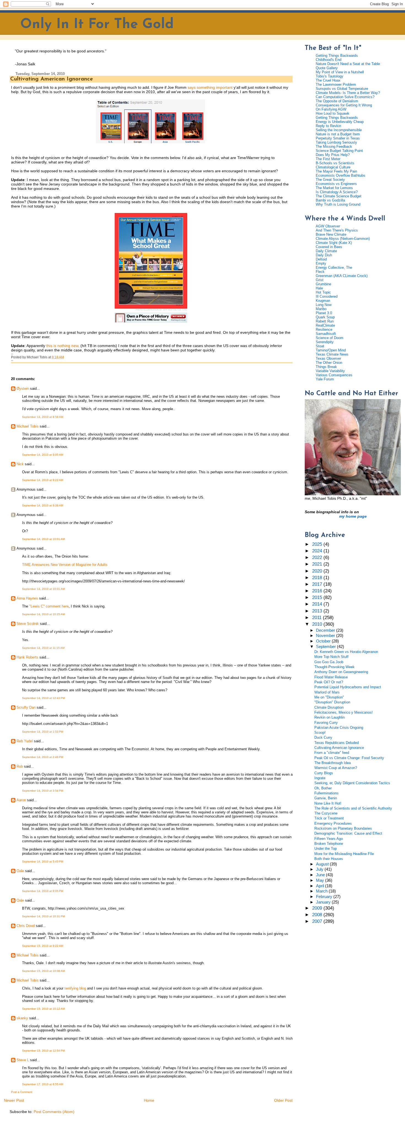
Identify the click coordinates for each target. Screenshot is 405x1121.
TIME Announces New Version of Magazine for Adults (64, 565)
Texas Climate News (332, 354)
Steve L (23, 1060)
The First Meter (328, 159)
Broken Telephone (328, 844)
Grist (319, 280)
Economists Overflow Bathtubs (340, 175)
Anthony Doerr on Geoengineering (341, 672)
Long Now (323, 305)
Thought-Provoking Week (334, 667)
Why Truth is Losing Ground (338, 204)
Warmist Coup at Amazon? (335, 768)
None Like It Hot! (327, 803)
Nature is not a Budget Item (338, 134)
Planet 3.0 (324, 313)
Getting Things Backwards (337, 55)
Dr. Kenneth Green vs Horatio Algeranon (346, 652)
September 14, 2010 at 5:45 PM (42, 861)
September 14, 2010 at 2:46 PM (42, 757)
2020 (317, 571)
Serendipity (325, 342)
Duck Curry (323, 737)
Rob (20, 766)
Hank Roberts (27, 657)
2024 (317, 550)
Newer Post (14, 1100)
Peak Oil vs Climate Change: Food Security (349, 758)
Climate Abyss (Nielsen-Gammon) (343, 238)
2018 (317, 577)
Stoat (320, 346)
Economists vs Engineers (336, 184)
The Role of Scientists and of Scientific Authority (353, 808)
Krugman (323, 301)
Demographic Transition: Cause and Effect (348, 833)
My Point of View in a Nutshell (340, 72)
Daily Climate (326, 251)
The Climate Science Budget (338, 196)
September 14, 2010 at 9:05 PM (42, 891)
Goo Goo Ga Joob (328, 662)
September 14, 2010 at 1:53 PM (42, 731)
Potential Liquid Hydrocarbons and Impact (347, 687)
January (324, 902)
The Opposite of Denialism (337, 101)
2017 (317, 584)
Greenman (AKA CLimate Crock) (342, 276)
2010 (317, 624)
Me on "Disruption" (329, 697)
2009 (317, 908)
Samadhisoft (326, 334)
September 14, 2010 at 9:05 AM (42, 454)
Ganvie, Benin (325, 798)
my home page (353, 516)
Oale (20, 871)
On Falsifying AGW (331, 109)
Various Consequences (334, 375)
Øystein (23, 388)
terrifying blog (75, 988)
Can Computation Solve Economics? (345, 97)
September (326, 646)
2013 (317, 611)
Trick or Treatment (329, 818)
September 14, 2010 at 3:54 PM (42, 790)
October (324, 641)
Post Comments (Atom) (54, 1111)
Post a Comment (21, 1091)
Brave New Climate (331, 234)
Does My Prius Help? (333, 155)
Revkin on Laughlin (329, 717)
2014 (317, 604)
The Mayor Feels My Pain (336, 171)
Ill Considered (326, 296)
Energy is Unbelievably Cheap (340, 122)
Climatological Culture (333, 167)
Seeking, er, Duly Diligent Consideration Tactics (352, 783)
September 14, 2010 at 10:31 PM (43, 916)
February (324, 896)
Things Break (326, 367)
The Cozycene (325, 813)
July (320, 869)
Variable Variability (330, 371)
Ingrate (319, 778)
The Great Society (330, 180)
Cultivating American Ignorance (51, 79)
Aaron (21, 800)
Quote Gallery (327, 68)
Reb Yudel (25, 741)
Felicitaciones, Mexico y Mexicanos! (343, 712)
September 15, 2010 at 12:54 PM (43, 1050)
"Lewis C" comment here (49, 606)
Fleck (320, 272)
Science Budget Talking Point (339, 151)
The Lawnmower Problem (336, 84)
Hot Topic (323, 292)
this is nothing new (62, 345)
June (321, 875)
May (320, 880)
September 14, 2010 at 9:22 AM (42, 480)
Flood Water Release (331, 677)
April (320, 886)
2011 (317, 617)
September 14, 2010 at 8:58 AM (42, 416)
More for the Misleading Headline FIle (344, 854)
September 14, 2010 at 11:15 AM (43, 647)
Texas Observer (328, 358)
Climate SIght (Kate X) (334, 243)
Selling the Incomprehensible (339, 130)
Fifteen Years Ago (328, 839)
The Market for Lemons (334, 188)
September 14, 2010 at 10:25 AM (43, 614)
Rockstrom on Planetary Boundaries (343, 828)
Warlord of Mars (327, 692)
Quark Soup (325, 317)
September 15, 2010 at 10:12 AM (43, 1008)
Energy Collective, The (334, 267)
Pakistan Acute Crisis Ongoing (338, 727)
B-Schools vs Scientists (335, 163)
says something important (210, 87)
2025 (317, 544)
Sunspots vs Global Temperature (342, 89)
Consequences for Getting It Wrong (344, 105)
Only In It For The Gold (97, 25)
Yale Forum (325, 379)
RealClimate (325, 325)
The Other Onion (329, 363)
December (326, 630)
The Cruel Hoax (328, 80)
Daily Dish (324, 255)
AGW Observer (328, 226)
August (323, 864)
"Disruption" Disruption (332, 702)
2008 (317, 914)
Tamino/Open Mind (331, 350)
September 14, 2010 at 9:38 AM (42, 505)
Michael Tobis (28, 426)
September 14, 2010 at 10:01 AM (43, 539)
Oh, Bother (323, 788)
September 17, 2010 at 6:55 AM (42, 1084)
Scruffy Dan (26, 707)
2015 (317, 597)
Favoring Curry (326, 723)
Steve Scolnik (28, 624)
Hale (319, 288)
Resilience (324, 329)
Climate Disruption (329, 707)
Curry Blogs (323, 773)
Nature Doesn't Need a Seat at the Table (348, 64)
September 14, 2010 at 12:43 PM (43, 698)
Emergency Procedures (333, 823)
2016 (317, 590)
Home (149, 1100)
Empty (321, 263)
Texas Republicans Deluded (336, 743)
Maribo (321, 309)
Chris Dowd (26, 926)
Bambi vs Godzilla (330, 200)
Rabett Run (325, 321)
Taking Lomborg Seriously (336, 142)
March (322, 891)
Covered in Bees (329, 247)
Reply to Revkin (328, 126)
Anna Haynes (27, 598)
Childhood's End (328, 60)
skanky (22, 1018)
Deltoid (321, 259)
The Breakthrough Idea (332, 763)
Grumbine (323, 284)
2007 (317, 921)
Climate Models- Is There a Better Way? (348, 93)
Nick (20, 464)
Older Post (283, 1100)
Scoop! (320, 732)
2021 (317, 564)
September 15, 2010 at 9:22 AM (42, 945)
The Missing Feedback (334, 146)
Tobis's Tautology (329, 76)
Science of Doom (329, 338)
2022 (317, 557)
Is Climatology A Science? (337, 192)
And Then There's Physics (337, 230)
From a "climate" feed (331, 753)
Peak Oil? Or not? (328, 682)
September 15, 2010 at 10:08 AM (43, 970)
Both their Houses (328, 859)
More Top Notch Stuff (331, 657)
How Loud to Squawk (332, 113)
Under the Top (325, 848)
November (326, 635)
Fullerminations (326, 793)
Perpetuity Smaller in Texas (338, 138)
